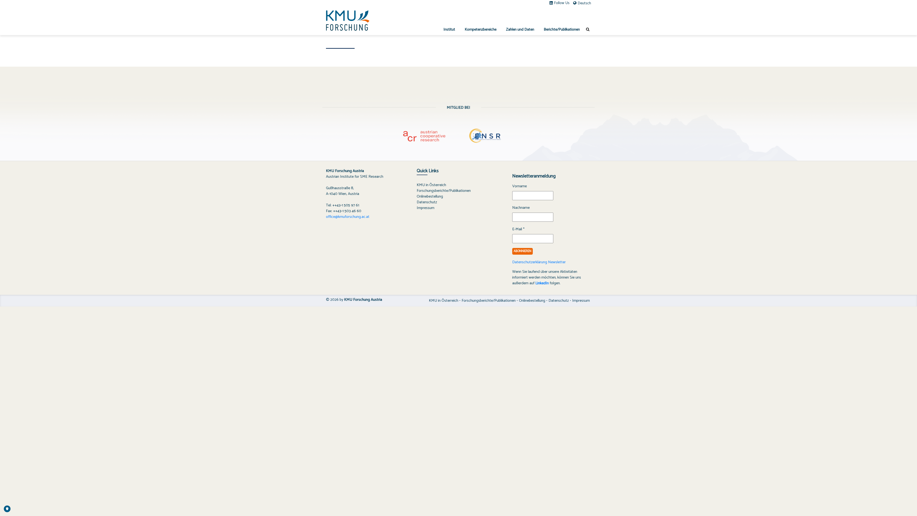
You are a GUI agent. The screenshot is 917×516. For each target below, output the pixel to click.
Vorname (519, 186)
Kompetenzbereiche (480, 29)
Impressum (425, 208)
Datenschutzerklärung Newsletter (539, 262)
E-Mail (518, 229)
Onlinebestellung (430, 196)
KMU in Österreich (431, 185)
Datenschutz (427, 202)
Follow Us (562, 3)
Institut (449, 29)
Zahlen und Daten (520, 29)
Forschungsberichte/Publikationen (444, 191)
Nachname (521, 208)
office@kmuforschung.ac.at (347, 217)
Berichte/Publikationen (562, 29)
